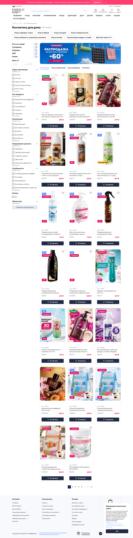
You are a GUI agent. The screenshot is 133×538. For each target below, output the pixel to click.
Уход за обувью (43, 33)
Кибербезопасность (78, 525)
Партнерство (46, 518)
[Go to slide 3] (108, 105)
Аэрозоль (18, 103)
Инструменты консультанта (50, 512)
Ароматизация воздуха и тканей (79, 37)
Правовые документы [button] (19, 518)
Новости (44, 503)
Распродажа (19, 19)
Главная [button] (14, 23)
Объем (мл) (17, 201)
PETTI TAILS (19, 89)
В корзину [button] (54, 126)
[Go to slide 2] (52, 105)
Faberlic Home (20, 82)
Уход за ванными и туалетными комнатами (30, 37)
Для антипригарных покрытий (26, 188)
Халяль (15, 193)
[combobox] (57, 11)
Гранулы (18, 110)
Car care (18, 78)
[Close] (105, 2)
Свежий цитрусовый (22, 152)
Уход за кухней (56, 37)
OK (117, 531)
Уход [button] (27, 16)
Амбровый (18, 149)
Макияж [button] (36, 16)
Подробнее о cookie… (112, 522)
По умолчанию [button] (44, 68)
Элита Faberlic (16, 509)
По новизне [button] (86, 68)
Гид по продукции (47, 509)
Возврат (74, 518)
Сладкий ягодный (21, 156)
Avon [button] (108, 16)
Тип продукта (18, 94)
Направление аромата (21, 144)
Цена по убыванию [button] (74, 68)
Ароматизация (20, 124)
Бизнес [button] (99, 16)
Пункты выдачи (76, 522)
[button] (66, 2)
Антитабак (18, 177)
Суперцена (17, 47)
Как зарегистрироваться (79, 509)
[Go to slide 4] (81, 105)
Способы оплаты (77, 512)
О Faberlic (15, 503)
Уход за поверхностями (79, 33)
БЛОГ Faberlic (16, 506)
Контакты (15, 521)
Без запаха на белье (22, 128)
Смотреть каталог (47, 506)
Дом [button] (82, 16)
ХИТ (14, 53)
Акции (117, 16)
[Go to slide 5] (82, 105)
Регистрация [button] (117, 6)
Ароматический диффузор (24, 99)
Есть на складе (18, 44)
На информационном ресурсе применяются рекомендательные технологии (53, 533)
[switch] (35, 44)
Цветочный (19, 159)
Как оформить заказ (78, 506)
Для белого (19, 138)
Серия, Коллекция (20, 70)
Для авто (18, 131)
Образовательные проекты (20, 515)
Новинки (17, 16)
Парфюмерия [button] (50, 16)
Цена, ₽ (15, 60)
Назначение (17, 119)
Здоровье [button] (72, 16)
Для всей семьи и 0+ (104, 37)
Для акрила (19, 135)
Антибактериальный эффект (25, 174)
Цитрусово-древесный (23, 163)
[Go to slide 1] (51, 105)
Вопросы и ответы (77, 503)
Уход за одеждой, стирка (23, 33)
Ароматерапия (20, 181)
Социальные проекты (19, 512)
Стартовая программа (49, 515)
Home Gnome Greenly (23, 85)
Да (16, 197)
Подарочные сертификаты (86, 533)
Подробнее (97, 2)
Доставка (75, 515)
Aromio (17, 75)
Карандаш (18, 114)
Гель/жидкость (20, 107)
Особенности (18, 168)
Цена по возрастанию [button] (59, 68)
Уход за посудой (60, 33)
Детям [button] (90, 16)
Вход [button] (110, 6)
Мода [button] (61, 16)
